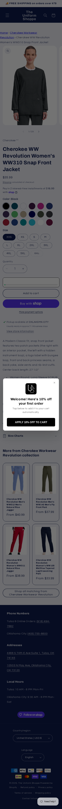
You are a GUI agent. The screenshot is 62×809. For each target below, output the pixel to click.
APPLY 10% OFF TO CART (31, 422)
